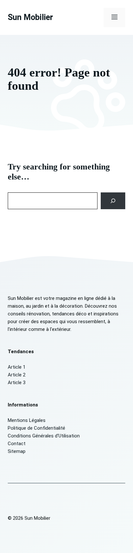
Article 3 (17, 382)
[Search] (113, 200)
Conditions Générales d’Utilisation (44, 436)
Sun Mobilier (30, 17)
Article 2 (17, 375)
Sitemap (17, 451)
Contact (17, 443)
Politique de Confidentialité (36, 428)
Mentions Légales (27, 420)
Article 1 (17, 367)
